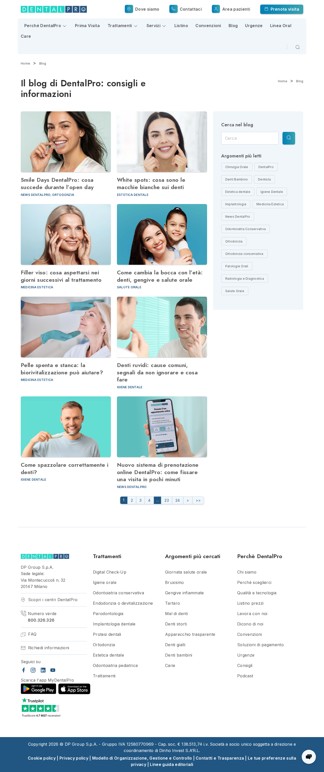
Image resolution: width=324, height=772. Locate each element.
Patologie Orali (236, 266)
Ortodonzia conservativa (244, 254)
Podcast (245, 676)
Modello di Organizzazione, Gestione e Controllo (142, 758)
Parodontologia (108, 613)
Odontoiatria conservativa (118, 593)
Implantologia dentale (114, 624)
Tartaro (172, 603)
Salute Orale (129, 287)
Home (25, 63)
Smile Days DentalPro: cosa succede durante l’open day (57, 183)
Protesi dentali (107, 634)
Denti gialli (175, 644)
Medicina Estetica (37, 287)
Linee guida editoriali (171, 764)
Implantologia (235, 204)
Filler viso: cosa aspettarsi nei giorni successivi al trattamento (61, 276)
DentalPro (266, 167)
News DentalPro (35, 195)
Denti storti (176, 624)
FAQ (31, 634)
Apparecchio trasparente (190, 634)
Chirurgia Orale (236, 167)
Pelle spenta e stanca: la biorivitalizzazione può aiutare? (62, 368)
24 (177, 500)
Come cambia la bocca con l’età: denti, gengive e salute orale (160, 276)
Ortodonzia (63, 195)
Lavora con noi (252, 613)
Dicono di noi (250, 624)
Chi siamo (246, 572)
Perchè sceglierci (254, 582)
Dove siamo (146, 9)
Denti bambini (178, 655)
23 (167, 500)
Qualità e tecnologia (256, 593)
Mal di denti (176, 613)
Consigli (245, 665)
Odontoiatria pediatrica (115, 665)
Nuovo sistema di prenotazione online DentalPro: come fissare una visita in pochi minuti (158, 472)
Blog (233, 25)
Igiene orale (104, 582)
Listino (181, 25)
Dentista (264, 179)
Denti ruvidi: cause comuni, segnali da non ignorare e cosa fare (157, 372)
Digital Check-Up (109, 572)
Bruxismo (174, 582)
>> (198, 500)
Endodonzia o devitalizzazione (123, 603)
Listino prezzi (250, 603)
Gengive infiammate (184, 593)
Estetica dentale (132, 195)
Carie (170, 665)
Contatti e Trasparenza (220, 758)
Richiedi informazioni (48, 647)
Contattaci (190, 9)
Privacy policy (73, 758)
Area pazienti (235, 9)
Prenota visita (284, 9)
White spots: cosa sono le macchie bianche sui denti (151, 183)
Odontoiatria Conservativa (245, 229)
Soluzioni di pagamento (260, 644)
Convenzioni (208, 25)
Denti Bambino (236, 179)
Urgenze (253, 25)
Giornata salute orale (186, 572)
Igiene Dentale (129, 387)
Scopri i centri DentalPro (52, 599)
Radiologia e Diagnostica (244, 278)
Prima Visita (87, 25)
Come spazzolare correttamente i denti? (65, 468)
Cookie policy (42, 758)
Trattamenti (104, 676)
